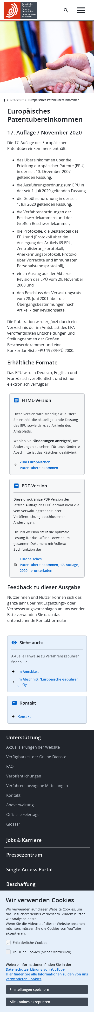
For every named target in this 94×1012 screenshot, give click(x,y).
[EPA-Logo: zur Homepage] (22, 10)
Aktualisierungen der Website (33, 747)
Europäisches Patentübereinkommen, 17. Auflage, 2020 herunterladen (49, 565)
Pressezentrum (24, 855)
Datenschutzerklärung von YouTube (35, 969)
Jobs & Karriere (24, 840)
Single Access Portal (29, 869)
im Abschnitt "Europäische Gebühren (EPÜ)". (48, 682)
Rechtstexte (17, 100)
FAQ (9, 766)
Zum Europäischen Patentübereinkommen (39, 465)
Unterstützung (23, 737)
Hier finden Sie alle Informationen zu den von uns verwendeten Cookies (47, 976)
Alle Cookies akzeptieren (30, 1001)
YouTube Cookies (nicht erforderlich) (42, 952)
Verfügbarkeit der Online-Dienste (36, 756)
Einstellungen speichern (29, 989)
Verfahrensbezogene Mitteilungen (37, 785)
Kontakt (24, 716)
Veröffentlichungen (23, 776)
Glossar (13, 824)
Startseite (4, 100)
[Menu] (81, 10)
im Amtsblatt (28, 671)
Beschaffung (20, 884)
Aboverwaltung (20, 805)
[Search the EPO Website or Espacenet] (66, 10)
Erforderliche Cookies (30, 942)
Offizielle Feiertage (23, 814)
